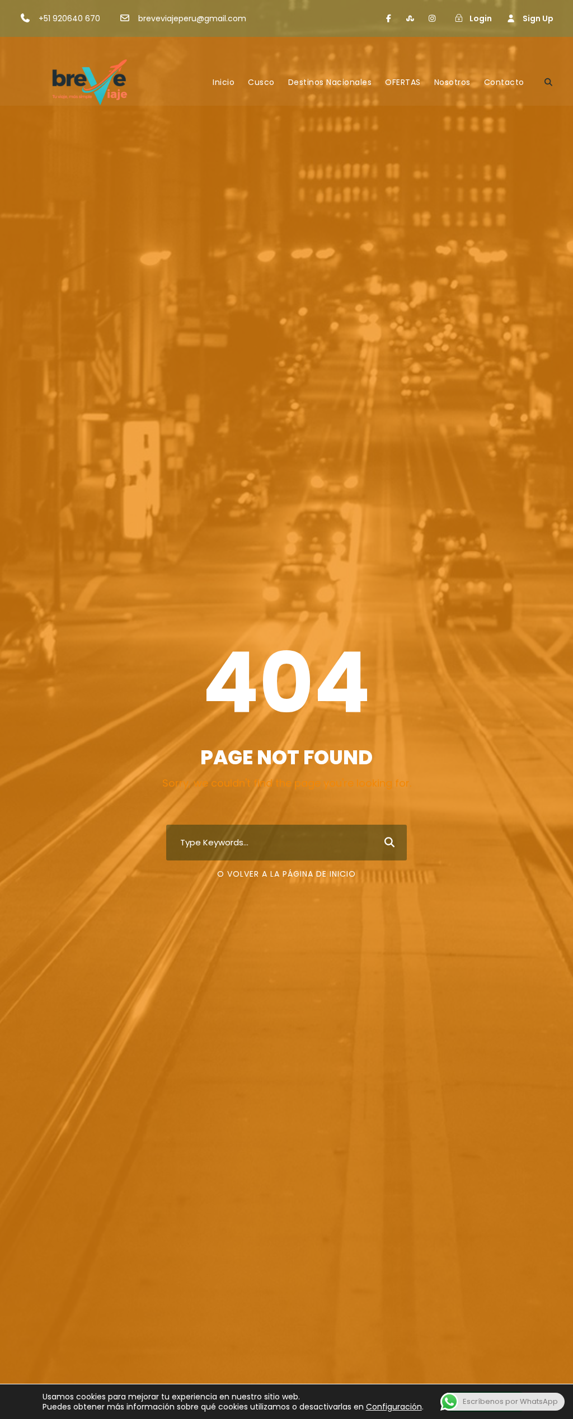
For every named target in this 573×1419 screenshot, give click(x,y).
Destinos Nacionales (330, 82)
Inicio (223, 82)
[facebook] (389, 18)
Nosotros (452, 82)
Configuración (394, 1407)
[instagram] (432, 18)
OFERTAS (403, 82)
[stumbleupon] (411, 18)
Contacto (504, 82)
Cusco (261, 82)
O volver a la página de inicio (286, 873)
